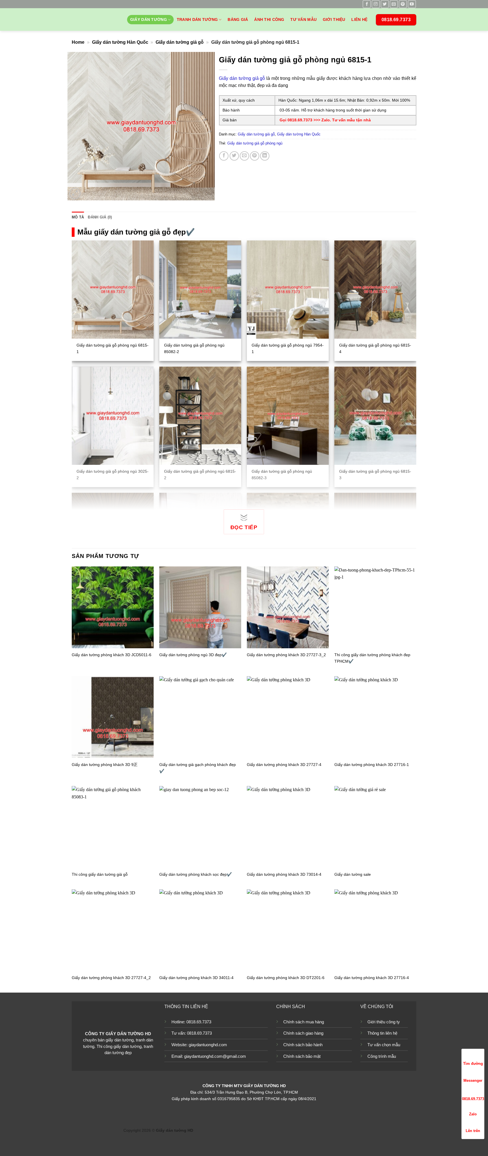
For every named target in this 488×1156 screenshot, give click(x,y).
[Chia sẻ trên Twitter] (234, 156)
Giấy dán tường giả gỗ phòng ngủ (254, 143)
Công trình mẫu (381, 1056)
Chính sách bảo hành (303, 1044)
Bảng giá (238, 19)
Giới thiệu (334, 19)
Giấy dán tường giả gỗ (180, 42)
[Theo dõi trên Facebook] (367, 4)
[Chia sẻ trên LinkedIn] (264, 156)
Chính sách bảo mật (302, 1056)
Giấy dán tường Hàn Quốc (120, 42)
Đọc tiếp (244, 527)
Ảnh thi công (269, 19)
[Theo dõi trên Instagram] (376, 4)
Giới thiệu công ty (383, 1021)
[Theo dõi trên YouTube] (412, 4)
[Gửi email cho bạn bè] (244, 156)
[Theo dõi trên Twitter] (385, 4)
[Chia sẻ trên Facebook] (223, 156)
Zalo (473, 1114)
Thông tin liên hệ (382, 1033)
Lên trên (473, 1131)
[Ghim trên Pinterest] (254, 156)
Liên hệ (359, 19)
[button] (74, 193)
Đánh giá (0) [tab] (100, 217)
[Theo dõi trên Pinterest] (403, 4)
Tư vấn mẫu (303, 19)
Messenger (472, 1080)
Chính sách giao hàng (303, 1033)
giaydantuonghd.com (208, 1044)
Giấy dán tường (148, 19)
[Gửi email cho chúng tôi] (394, 4)
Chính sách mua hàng (303, 1021)
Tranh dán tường (197, 19)
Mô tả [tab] (78, 217)
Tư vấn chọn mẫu (383, 1044)
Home (78, 42)
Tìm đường (473, 1063)
